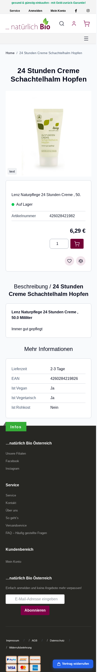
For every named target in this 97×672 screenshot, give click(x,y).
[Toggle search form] (61, 23)
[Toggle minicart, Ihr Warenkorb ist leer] (86, 23)
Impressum (12, 640)
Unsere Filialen (16, 453)
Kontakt (11, 503)
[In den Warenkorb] (77, 244)
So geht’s (12, 518)
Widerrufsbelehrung (20, 647)
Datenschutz (57, 640)
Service (15, 10)
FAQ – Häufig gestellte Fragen (26, 533)
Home (10, 53)
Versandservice (16, 525)
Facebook (12, 461)
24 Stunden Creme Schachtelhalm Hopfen (50, 53)
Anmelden (35, 10)
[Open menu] (86, 38)
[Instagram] (88, 11)
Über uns (12, 510)
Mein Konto (58, 10)
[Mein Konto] (74, 23)
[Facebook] (76, 11)
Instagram (12, 468)
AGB (34, 640)
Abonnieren (35, 610)
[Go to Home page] (28, 23)
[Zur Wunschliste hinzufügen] (69, 261)
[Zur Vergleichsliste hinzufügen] (80, 261)
